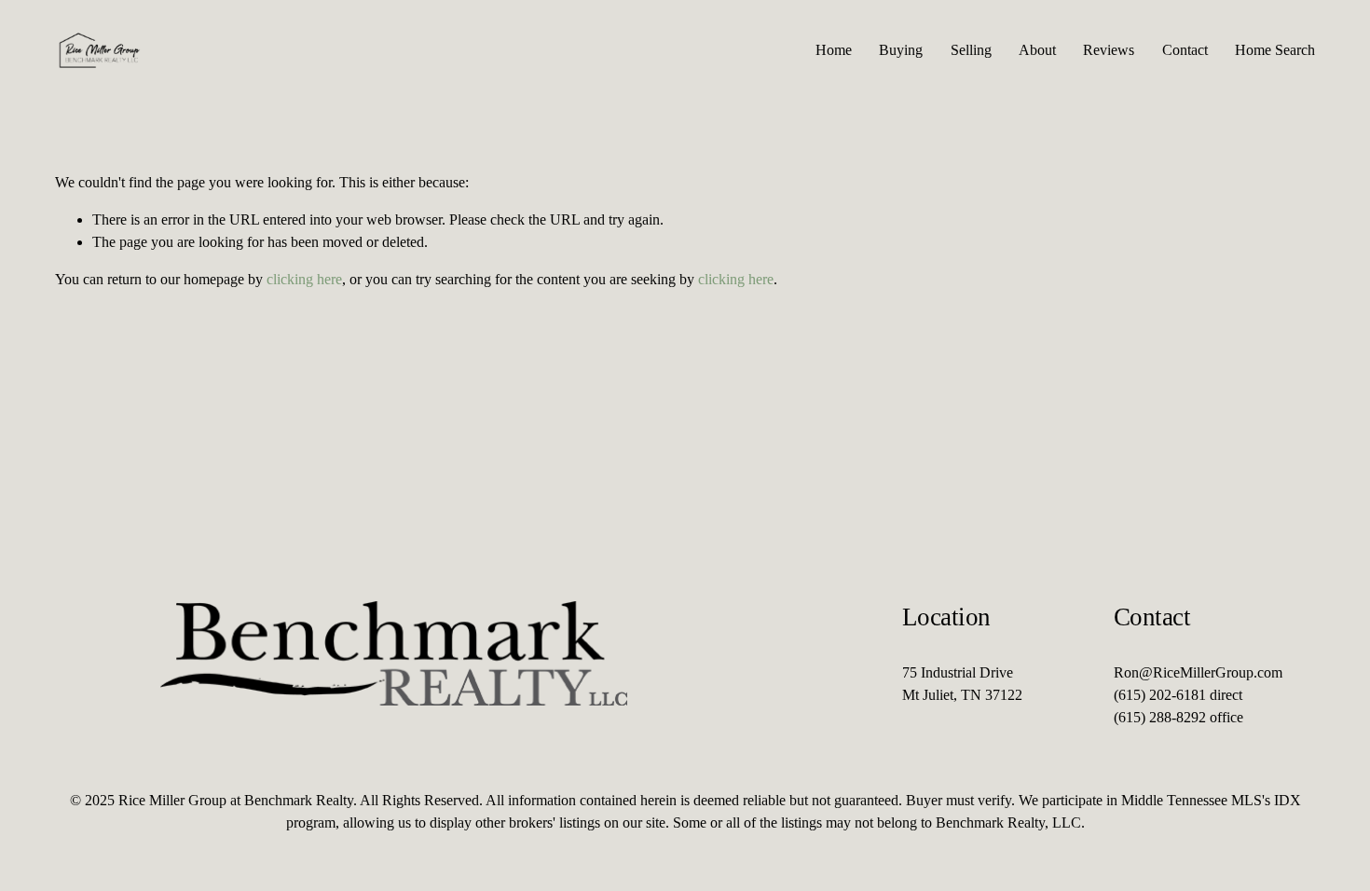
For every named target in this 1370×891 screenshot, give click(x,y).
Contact (1185, 50)
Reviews (1108, 50)
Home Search (1275, 50)
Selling (971, 50)
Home (833, 50)
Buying (901, 50)
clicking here (304, 279)
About (1037, 50)
